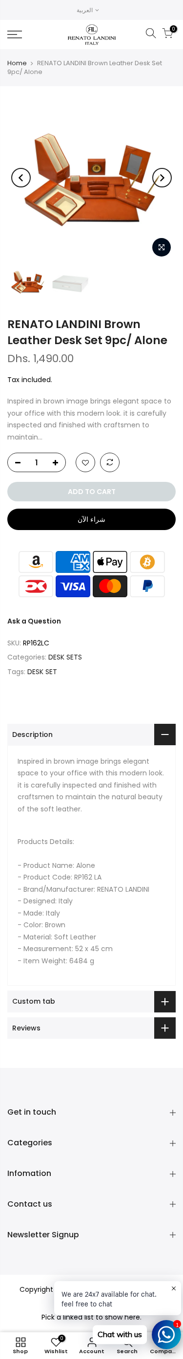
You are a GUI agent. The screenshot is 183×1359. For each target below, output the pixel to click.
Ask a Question (34, 621)
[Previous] (21, 177)
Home (17, 63)
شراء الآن (91, 519)
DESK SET (42, 672)
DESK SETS (65, 657)
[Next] (162, 177)
